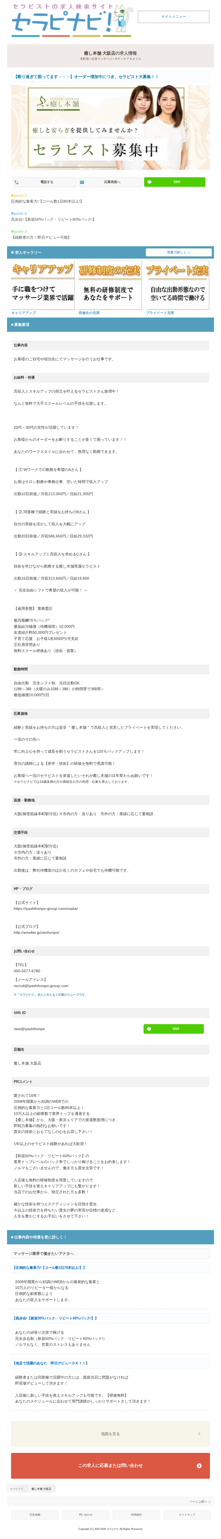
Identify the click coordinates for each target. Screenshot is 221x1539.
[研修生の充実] (109, 284)
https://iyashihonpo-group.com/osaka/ (46, 909)
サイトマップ (187, 1514)
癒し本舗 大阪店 (99, 53)
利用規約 (136, 1514)
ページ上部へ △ (200, 1501)
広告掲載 (35, 1514)
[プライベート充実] (177, 284)
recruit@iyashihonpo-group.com (41, 986)
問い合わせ (85, 1514)
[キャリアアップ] (42, 284)
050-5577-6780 (27, 971)
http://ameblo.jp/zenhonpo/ (36, 933)
